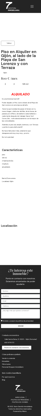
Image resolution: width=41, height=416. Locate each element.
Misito (24, 411)
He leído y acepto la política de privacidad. (18, 321)
